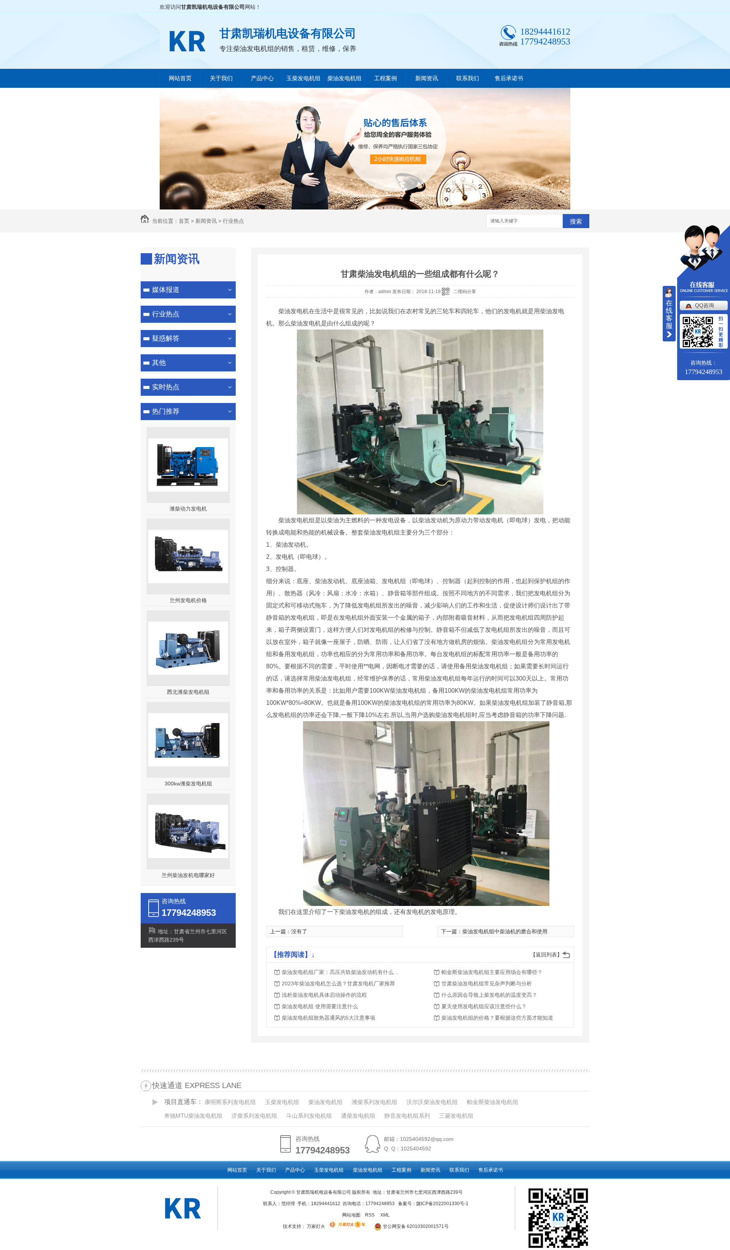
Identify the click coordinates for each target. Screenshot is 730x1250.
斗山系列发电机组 (309, 1115)
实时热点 (165, 387)
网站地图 (351, 1215)
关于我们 (221, 78)
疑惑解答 (165, 338)
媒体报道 (165, 289)
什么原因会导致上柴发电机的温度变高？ (489, 995)
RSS (370, 1215)
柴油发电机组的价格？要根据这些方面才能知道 (497, 1018)
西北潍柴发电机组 (188, 692)
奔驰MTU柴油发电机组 (193, 1115)
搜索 (576, 221)
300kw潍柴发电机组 (188, 783)
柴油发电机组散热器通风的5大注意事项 (328, 1018)
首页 (184, 221)
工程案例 (385, 78)
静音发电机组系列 (407, 1115)
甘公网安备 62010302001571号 (415, 1226)
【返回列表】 (546, 955)
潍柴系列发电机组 (374, 1102)
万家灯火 (316, 1226)
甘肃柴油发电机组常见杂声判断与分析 (486, 983)
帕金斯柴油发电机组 (492, 1102)
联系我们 (467, 78)
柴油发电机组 (344, 78)
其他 (159, 362)
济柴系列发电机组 (254, 1115)
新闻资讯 (426, 78)
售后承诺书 (509, 78)
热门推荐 (165, 411)
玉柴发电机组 (303, 78)
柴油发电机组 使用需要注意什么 (320, 1006)
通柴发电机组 (358, 1115)
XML (385, 1215)
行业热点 (233, 221)
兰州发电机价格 (188, 600)
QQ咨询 (704, 305)
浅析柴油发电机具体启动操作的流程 (324, 995)
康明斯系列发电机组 (230, 1102)
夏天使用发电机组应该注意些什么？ (484, 1006)
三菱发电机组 (456, 1115)
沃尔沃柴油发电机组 (432, 1102)
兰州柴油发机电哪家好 (188, 875)
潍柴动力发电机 (188, 509)
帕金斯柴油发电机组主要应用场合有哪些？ (492, 972)
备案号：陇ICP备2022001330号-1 (433, 1203)
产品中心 (262, 78)
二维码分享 (464, 291)
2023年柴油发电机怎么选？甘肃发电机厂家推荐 (338, 983)
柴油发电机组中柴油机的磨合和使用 (505, 931)
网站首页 (180, 78)
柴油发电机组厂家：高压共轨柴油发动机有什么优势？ (342, 972)
